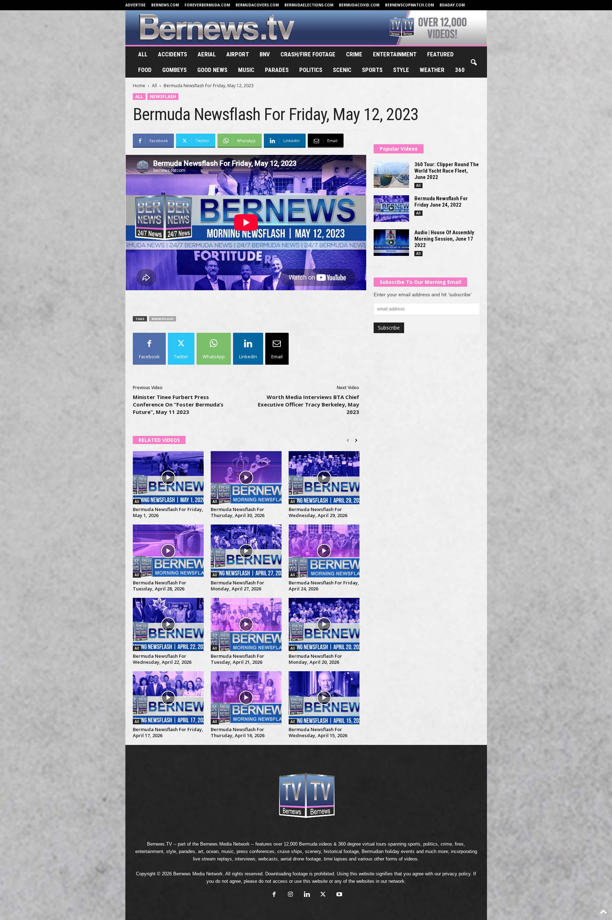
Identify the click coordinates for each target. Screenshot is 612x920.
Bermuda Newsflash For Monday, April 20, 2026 (315, 659)
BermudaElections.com (308, 4)
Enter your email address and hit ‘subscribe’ (423, 294)
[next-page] (356, 440)
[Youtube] (338, 895)
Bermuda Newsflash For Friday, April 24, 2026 (324, 585)
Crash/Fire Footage (307, 54)
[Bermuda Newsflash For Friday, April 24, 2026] (324, 551)
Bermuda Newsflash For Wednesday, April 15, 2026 (318, 732)
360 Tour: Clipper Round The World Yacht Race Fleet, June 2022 (446, 170)
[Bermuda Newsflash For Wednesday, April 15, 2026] (324, 697)
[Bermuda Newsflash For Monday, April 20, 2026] (324, 624)
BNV (265, 54)
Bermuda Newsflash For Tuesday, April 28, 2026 (159, 585)
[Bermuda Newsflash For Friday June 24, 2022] (391, 208)
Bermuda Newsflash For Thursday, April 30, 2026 (237, 512)
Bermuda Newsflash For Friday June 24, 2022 (441, 201)
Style (401, 69)
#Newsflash (163, 318)
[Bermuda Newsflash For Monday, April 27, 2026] (246, 551)
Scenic (342, 69)
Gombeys (174, 69)
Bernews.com (165, 4)
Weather (432, 69)
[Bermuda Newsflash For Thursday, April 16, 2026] (246, 697)
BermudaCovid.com (359, 4)
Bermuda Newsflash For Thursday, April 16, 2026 (237, 732)
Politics (310, 69)
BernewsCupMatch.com (409, 4)
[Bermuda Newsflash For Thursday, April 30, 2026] (246, 477)
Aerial (207, 54)
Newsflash (163, 97)
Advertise (135, 4)
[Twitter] (323, 895)
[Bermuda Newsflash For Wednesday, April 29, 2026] (324, 477)
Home (139, 86)
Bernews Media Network (225, 844)
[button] (473, 63)
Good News (212, 69)
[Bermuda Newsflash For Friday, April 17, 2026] (168, 697)
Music (246, 69)
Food (145, 69)
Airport (237, 54)
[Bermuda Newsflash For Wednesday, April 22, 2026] (168, 624)
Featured (440, 54)
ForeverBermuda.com (207, 4)
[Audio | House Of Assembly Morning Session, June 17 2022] (391, 242)
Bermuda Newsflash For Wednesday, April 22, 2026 (162, 659)
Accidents (172, 54)
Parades (277, 69)
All (142, 54)
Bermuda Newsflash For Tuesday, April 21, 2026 (237, 659)
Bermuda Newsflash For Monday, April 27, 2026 (237, 585)
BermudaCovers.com (257, 4)
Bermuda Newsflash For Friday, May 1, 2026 (168, 512)
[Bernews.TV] (306, 27)
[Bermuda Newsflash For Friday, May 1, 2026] (168, 477)
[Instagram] (290, 895)
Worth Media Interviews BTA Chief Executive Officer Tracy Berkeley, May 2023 (308, 404)
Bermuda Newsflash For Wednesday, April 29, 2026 (318, 512)
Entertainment (394, 54)
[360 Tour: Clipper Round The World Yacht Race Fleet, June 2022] (391, 174)
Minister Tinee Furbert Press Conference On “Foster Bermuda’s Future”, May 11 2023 (178, 404)
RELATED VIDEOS (159, 440)
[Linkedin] (307, 895)
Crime (354, 54)
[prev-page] (348, 440)
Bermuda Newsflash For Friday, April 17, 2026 (168, 732)
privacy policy (456, 873)
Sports (372, 69)
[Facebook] (274, 895)
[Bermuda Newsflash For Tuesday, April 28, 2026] (168, 551)
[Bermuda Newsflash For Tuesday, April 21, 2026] (246, 624)
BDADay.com (452, 4)
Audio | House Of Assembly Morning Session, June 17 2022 (444, 238)
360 (460, 69)
